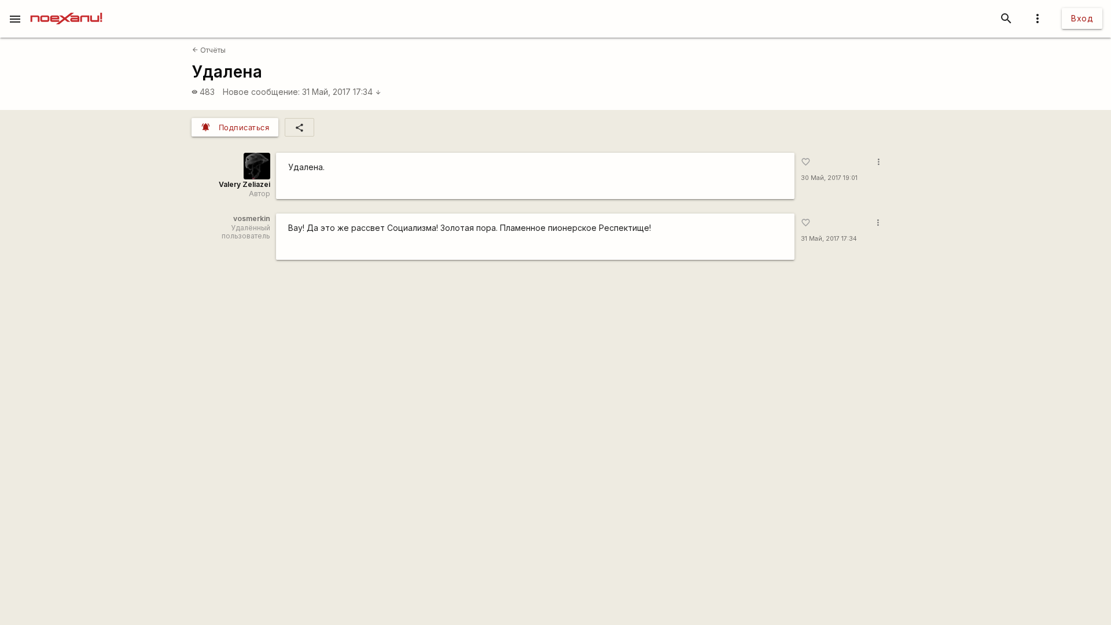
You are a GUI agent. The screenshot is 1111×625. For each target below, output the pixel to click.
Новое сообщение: (261, 92)
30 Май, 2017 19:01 (829, 178)
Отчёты (209, 50)
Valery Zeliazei (244, 184)
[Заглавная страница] (66, 8)
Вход (1082, 18)
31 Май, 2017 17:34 (341, 92)
